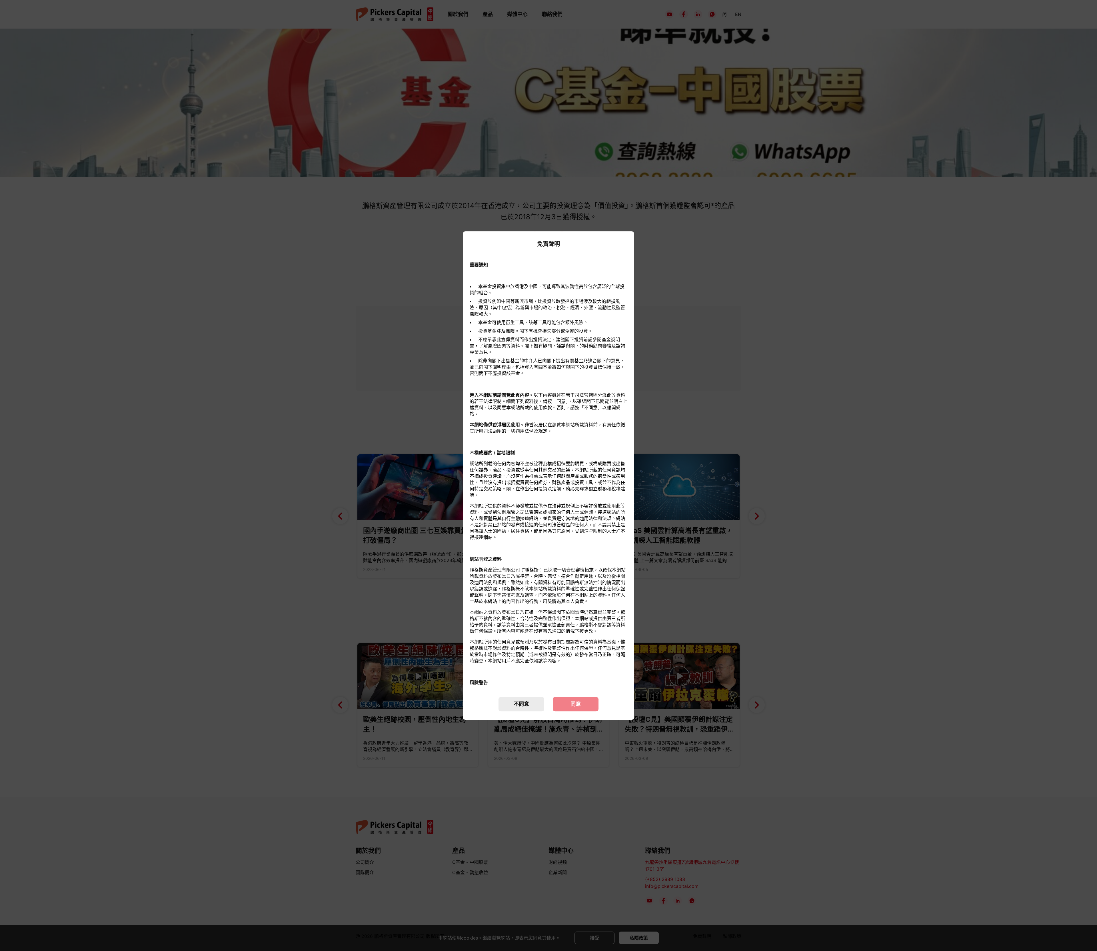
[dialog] (548, 475)
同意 (575, 704)
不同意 (521, 704)
